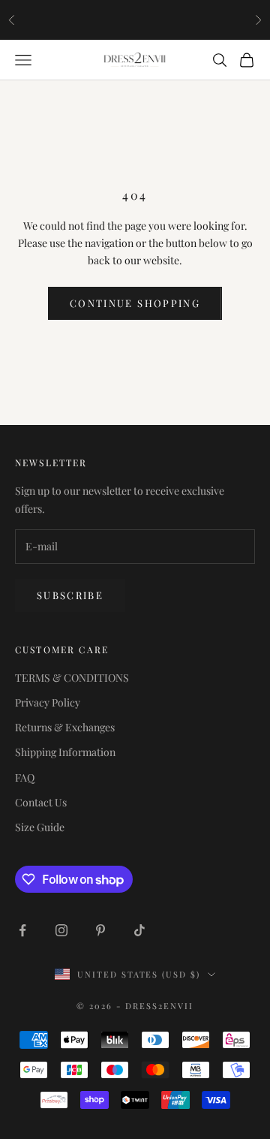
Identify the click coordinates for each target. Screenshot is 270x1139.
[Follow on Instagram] (61, 930)
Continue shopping (135, 303)
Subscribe (70, 595)
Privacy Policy (47, 702)
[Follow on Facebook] (22, 930)
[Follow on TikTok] (139, 930)
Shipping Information (65, 752)
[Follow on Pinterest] (100, 930)
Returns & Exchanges (65, 727)
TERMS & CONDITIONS (72, 677)
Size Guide (39, 827)
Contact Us (41, 802)
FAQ (24, 777)
